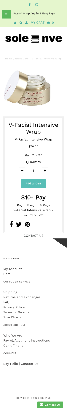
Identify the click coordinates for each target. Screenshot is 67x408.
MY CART (42, 22)
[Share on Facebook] (11, 226)
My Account (12, 269)
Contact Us (51, 404)
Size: (27, 155)
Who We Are (12, 335)
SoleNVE (45, 398)
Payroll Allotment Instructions (26, 340)
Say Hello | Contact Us (20, 364)
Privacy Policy (14, 307)
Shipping (10, 292)
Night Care (22, 58)
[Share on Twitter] (19, 226)
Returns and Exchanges (22, 297)
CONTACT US (34, 236)
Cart (6, 274)
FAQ (6, 302)
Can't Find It (13, 345)
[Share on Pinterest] (27, 226)
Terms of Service (16, 312)
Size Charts (12, 317)
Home (8, 58)
